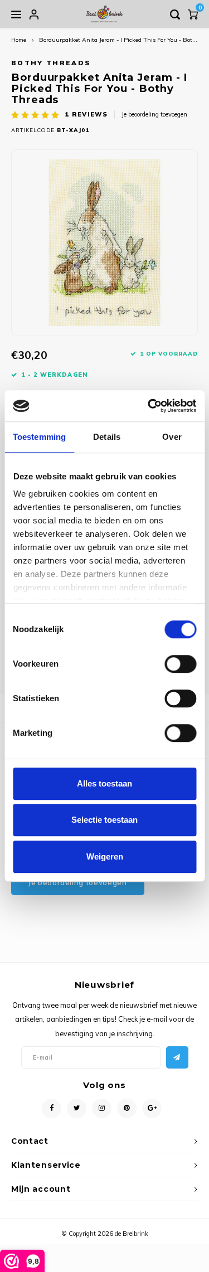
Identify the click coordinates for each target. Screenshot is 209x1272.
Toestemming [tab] (39, 436)
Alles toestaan (104, 783)
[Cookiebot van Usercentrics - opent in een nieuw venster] (148, 406)
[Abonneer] (177, 1057)
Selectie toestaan (104, 819)
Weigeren (104, 856)
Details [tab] (106, 436)
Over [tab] (171, 436)
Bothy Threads (51, 63)
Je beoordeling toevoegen (154, 114)
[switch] (180, 664)
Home (18, 39)
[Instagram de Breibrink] (101, 1108)
